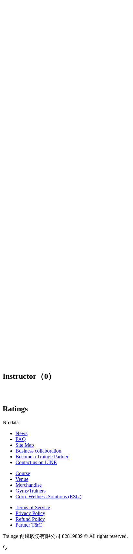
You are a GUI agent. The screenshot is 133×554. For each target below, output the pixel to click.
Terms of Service (32, 507)
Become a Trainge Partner (41, 456)
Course (22, 473)
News (21, 433)
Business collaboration (38, 451)
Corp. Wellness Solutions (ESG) (48, 496)
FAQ (20, 439)
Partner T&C (28, 525)
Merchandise (28, 485)
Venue (21, 479)
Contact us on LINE (36, 462)
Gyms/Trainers (30, 490)
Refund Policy (30, 519)
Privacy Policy (30, 513)
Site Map (24, 445)
